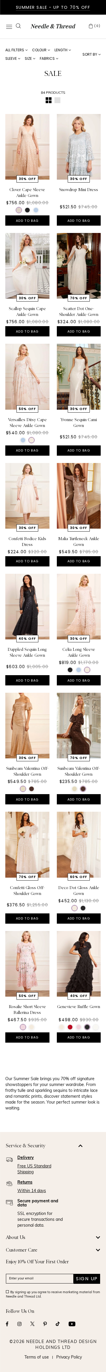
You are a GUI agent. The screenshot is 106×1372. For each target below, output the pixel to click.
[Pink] (23, 1027)
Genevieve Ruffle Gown (78, 1006)
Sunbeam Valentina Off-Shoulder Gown (27, 771)
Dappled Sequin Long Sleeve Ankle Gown (27, 652)
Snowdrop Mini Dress (78, 189)
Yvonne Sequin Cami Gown (78, 422)
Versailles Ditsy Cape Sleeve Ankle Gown (27, 422)
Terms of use (36, 1357)
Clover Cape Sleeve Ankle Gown (27, 192)
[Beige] (19, 210)
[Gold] (23, 789)
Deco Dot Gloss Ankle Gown (78, 890)
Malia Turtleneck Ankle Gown (78, 541)
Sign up (87, 1278)
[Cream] (31, 440)
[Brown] (31, 789)
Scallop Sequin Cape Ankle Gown (27, 311)
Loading (53, 1067)
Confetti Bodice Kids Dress (27, 541)
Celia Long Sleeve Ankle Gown (78, 652)
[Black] (27, 210)
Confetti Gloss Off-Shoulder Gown (27, 890)
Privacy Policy (69, 1357)
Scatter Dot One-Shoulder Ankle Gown (78, 311)
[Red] (70, 1027)
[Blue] (36, 210)
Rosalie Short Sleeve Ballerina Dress (27, 1009)
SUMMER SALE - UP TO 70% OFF (53, 7)
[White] (96, 1027)
